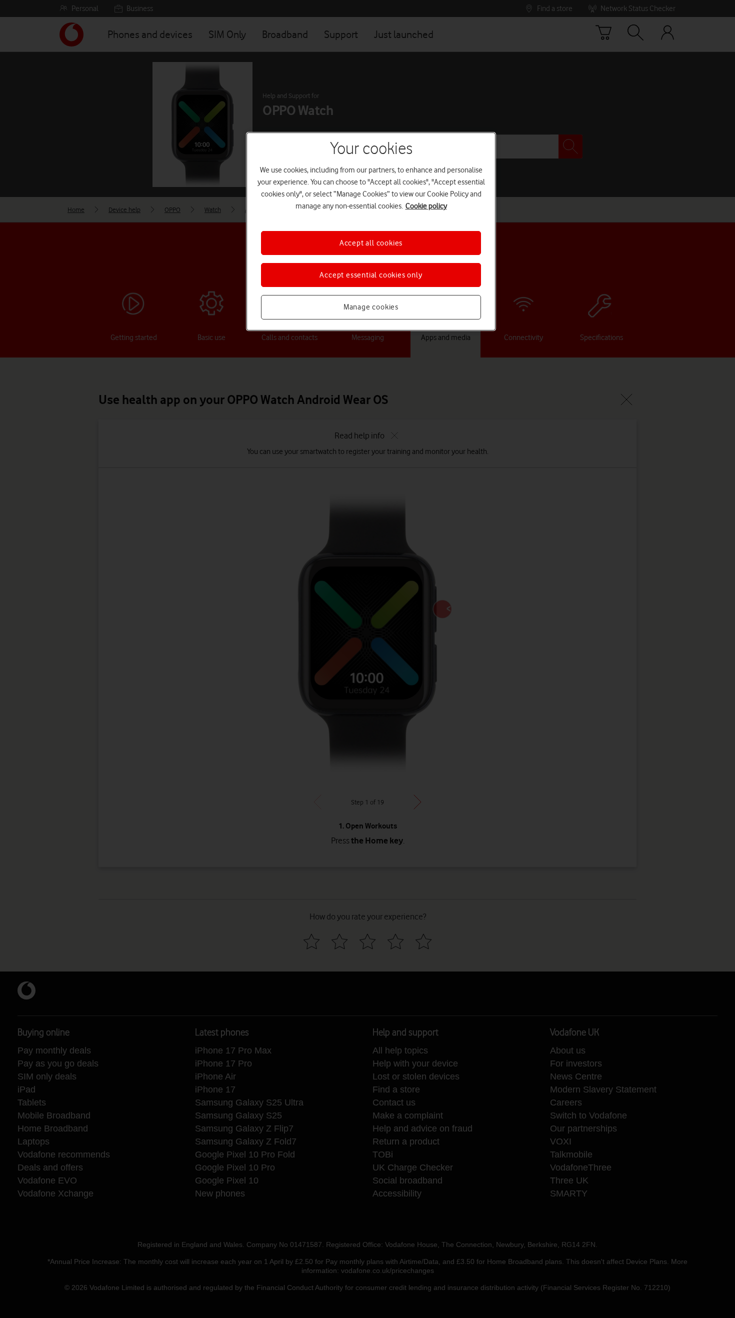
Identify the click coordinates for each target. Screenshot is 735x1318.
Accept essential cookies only (371, 275)
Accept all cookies (371, 243)
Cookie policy (426, 206)
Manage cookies (371, 307)
